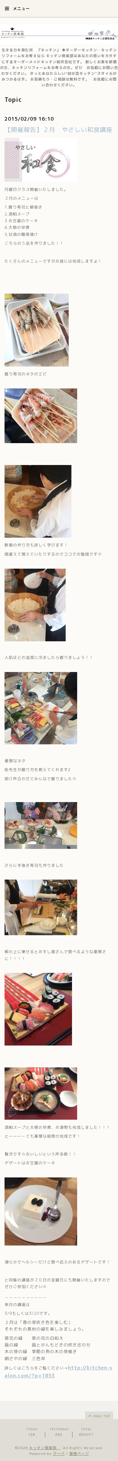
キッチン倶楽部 (45, 1447)
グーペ (59, 1453)
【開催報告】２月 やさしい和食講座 (59, 129)
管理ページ (79, 1453)
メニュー (20, 8)
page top (101, 1416)
